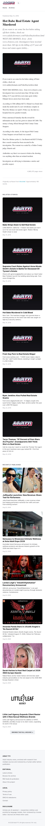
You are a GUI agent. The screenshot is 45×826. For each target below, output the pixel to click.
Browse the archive (9, 776)
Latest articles (7, 773)
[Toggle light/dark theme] (18, 3)
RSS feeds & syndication (11, 779)
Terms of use (7, 794)
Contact (5, 800)
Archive (12, 8)
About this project (9, 782)
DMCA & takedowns (9, 797)
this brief (22, 181)
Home (5, 8)
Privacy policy (7, 791)
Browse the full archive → (22, 732)
